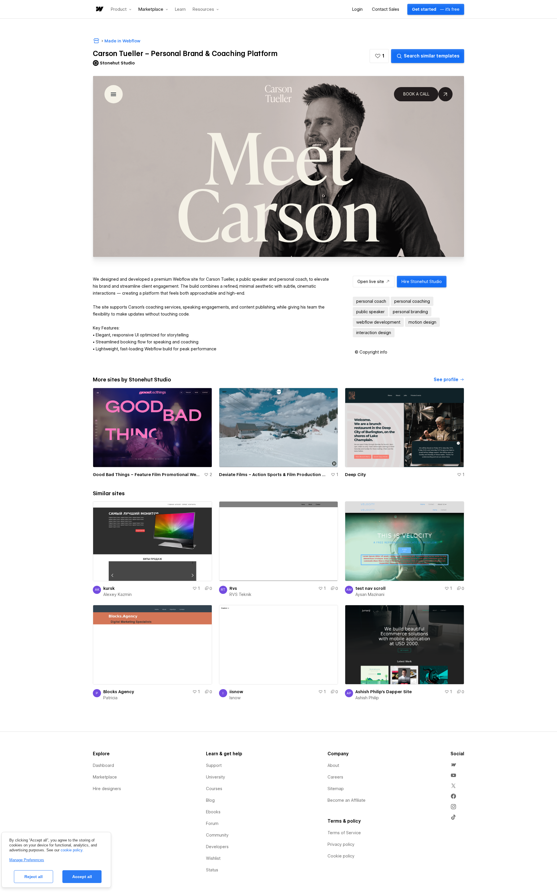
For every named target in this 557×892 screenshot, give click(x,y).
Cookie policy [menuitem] (341, 856)
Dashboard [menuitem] (103, 765)
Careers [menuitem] (335, 777)
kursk (109, 588)
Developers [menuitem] (217, 846)
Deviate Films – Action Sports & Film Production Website (274, 474)
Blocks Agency (118, 691)
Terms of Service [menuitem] (344, 832)
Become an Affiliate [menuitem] (347, 800)
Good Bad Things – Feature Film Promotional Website (147, 474)
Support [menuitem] (214, 765)
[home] (99, 9)
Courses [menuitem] (214, 788)
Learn (180, 9)
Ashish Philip (367, 697)
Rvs (233, 588)
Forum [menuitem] (212, 823)
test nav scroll (370, 588)
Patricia (110, 697)
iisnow (236, 691)
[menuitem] (453, 765)
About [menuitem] (333, 765)
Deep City (355, 474)
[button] (121, 9)
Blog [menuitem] (210, 800)
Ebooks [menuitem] (213, 812)
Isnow (234, 697)
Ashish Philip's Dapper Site (383, 691)
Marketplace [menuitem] (105, 777)
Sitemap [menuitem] (336, 788)
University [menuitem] (215, 777)
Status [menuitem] (212, 870)
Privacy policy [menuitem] (341, 844)
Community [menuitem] (217, 835)
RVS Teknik (240, 594)
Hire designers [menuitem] (107, 788)
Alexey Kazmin (117, 594)
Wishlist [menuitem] (213, 858)
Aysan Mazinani (369, 594)
